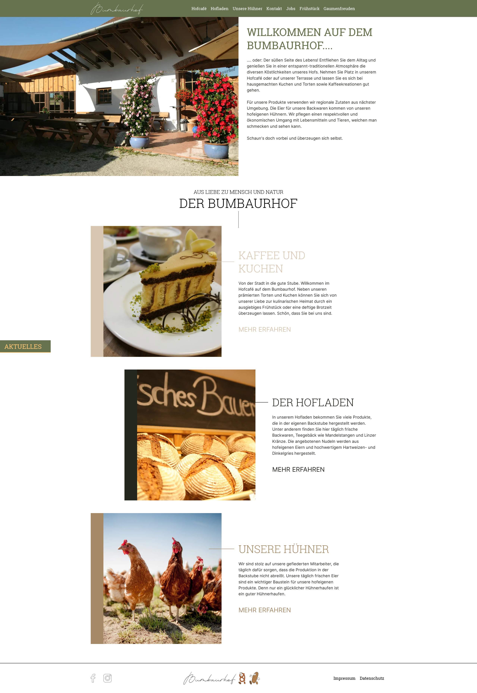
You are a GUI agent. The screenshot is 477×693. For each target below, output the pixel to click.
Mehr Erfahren (264, 329)
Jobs (290, 9)
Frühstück (310, 9)
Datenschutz (372, 678)
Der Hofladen (313, 402)
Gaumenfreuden (339, 9)
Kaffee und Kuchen (271, 261)
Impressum (345, 678)
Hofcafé (199, 9)
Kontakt (274, 9)
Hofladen (219, 9)
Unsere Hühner (247, 9)
